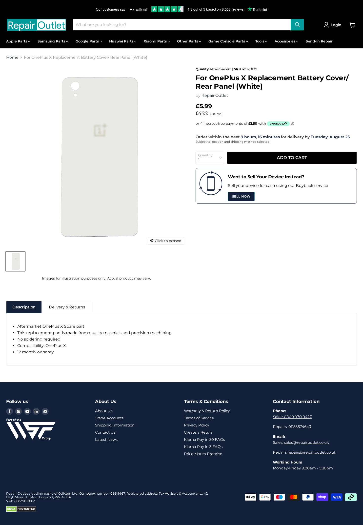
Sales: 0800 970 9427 (292, 416)
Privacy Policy (196, 425)
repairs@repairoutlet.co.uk (311, 452)
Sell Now (241, 196)
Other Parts (188, 41)
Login (336, 24)
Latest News (106, 439)
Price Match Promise (203, 453)
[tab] (24, 307)
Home (12, 57)
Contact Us (105, 432)
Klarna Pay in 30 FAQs (204, 439)
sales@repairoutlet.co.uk (306, 442)
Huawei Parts (121, 41)
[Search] (297, 24)
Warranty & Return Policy (207, 410)
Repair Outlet (215, 95)
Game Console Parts (227, 41)
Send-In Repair (319, 41)
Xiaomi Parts (156, 41)
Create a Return (198, 432)
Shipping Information (115, 425)
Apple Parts (17, 41)
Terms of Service (199, 418)
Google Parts (88, 41)
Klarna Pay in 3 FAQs (203, 446)
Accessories (285, 41)
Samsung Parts (52, 41)
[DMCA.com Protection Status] (21, 511)
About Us (103, 410)
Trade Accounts (109, 418)
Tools (260, 41)
